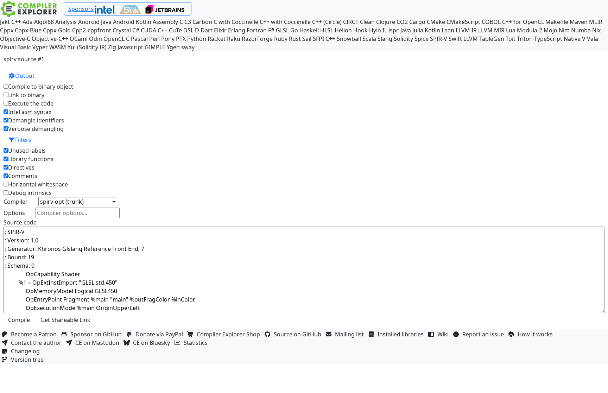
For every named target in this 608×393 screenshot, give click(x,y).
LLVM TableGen (483, 39)
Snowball (349, 39)
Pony (168, 39)
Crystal (122, 30)
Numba (581, 30)
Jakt (5, 22)
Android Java (95, 22)
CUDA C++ (154, 30)
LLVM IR (466, 30)
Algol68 (44, 22)
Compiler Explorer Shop (230, 334)
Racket (217, 39)
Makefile (556, 22)
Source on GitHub (299, 334)
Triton (525, 39)
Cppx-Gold (57, 30)
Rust (295, 39)
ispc (393, 30)
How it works (537, 334)
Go (294, 30)
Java (405, 30)
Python (196, 39)
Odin (95, 39)
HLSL (326, 30)
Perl (154, 39)
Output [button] (24, 76)
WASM (57, 47)
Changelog (27, 351)
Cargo (417, 22)
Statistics (197, 343)
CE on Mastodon (98, 343)
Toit (510, 39)
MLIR (595, 22)
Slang (385, 39)
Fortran (257, 30)
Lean (448, 30)
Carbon (202, 22)
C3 (187, 22)
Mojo (550, 30)
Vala (592, 39)
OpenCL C (116, 39)
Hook (360, 30)
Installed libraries (402, 334)
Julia (417, 30)
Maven (579, 22)
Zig (112, 47)
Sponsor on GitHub (97, 334)
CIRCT (351, 22)
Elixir (220, 30)
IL (384, 30)
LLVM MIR (491, 30)
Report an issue (484, 334)
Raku (233, 39)
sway (188, 47)
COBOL (491, 22)
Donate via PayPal (160, 334)
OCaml (79, 39)
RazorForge (257, 39)
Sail (306, 39)
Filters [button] (23, 140)
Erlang (236, 30)
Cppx (6, 30)
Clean (367, 22)
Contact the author (37, 343)
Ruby (280, 39)
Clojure (385, 22)
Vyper (40, 47)
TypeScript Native (557, 39)
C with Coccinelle (236, 22)
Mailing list (351, 334)
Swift (455, 39)
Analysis (66, 22)
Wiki (444, 334)
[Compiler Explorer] (29, 9)
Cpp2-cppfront (91, 30)
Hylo (375, 30)
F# (271, 30)
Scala (369, 39)
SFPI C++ (324, 39)
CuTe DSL (181, 30)
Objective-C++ (50, 39)
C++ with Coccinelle (285, 22)
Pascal (139, 39)
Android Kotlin (132, 22)
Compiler (16, 201)
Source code (20, 222)
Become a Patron (35, 334)
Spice (421, 39)
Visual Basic (15, 47)
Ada (28, 22)
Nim (564, 30)
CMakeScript (463, 22)
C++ (16, 22)
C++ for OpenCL (523, 22)
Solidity (403, 39)
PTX (181, 39)
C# (135, 30)
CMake (436, 22)
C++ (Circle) (327, 22)
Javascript (130, 47)
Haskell (309, 30)
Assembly (165, 22)
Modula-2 (529, 30)
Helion (343, 30)
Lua (510, 30)
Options (14, 213)
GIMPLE (155, 47)
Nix (596, 30)
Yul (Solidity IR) (87, 47)
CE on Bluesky (153, 343)
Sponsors (81, 9)
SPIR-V (438, 39)
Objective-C (15, 39)
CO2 (402, 22)
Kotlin (432, 30)
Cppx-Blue (28, 30)
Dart (207, 30)
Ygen (173, 47)
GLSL (282, 30)
